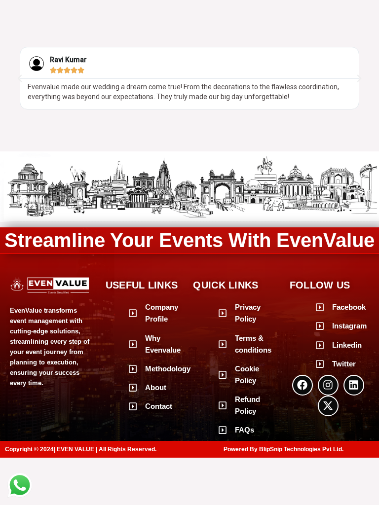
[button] (20, 78)
